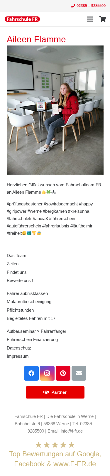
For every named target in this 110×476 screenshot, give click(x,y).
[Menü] (89, 19)
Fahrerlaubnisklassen (27, 293)
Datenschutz (19, 347)
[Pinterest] (63, 373)
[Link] (22, 19)
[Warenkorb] (102, 19)
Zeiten (12, 263)
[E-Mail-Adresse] (79, 373)
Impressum (18, 356)
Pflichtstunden (20, 310)
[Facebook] (31, 373)
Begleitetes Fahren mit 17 (31, 318)
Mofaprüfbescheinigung (29, 301)
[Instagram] (47, 373)
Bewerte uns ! (20, 280)
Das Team (16, 255)
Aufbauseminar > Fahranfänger (36, 331)
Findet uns (17, 272)
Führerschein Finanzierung (32, 339)
